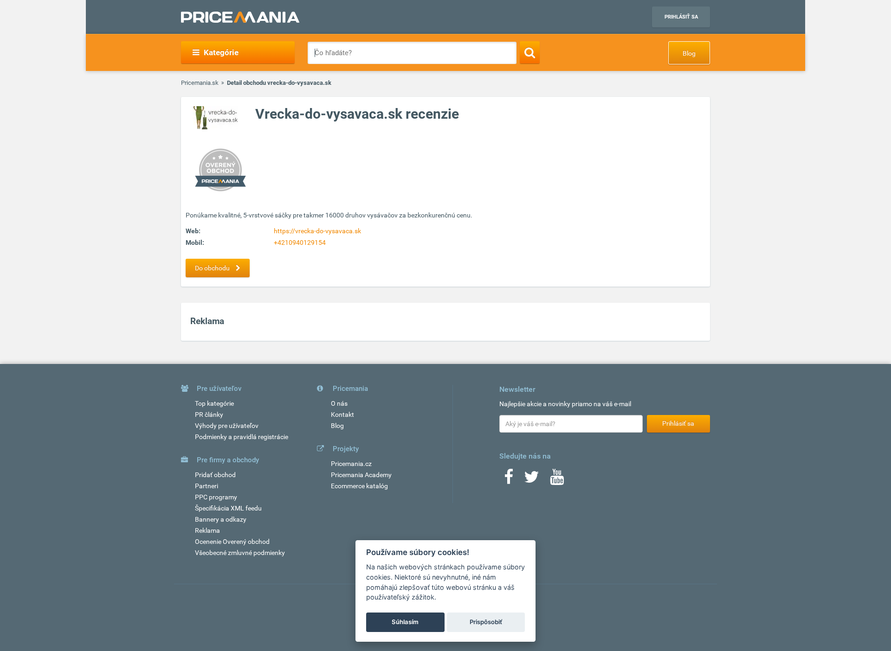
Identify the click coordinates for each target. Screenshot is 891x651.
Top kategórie (214, 403)
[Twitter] (531, 480)
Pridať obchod (215, 475)
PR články (209, 414)
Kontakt (342, 414)
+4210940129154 (300, 242)
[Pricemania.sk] (240, 17)
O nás (339, 403)
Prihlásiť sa (681, 17)
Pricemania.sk (200, 82)
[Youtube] (556, 480)
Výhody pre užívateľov (226, 425)
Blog (689, 53)
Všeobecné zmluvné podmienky (240, 552)
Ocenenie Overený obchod (232, 541)
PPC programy (216, 497)
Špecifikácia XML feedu (228, 508)
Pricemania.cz (351, 463)
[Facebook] (508, 480)
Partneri (206, 486)
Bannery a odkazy (220, 519)
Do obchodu (213, 268)
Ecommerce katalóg (359, 486)
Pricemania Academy (361, 475)
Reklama (207, 530)
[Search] (530, 52)
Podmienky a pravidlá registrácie (241, 436)
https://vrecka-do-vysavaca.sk (317, 231)
